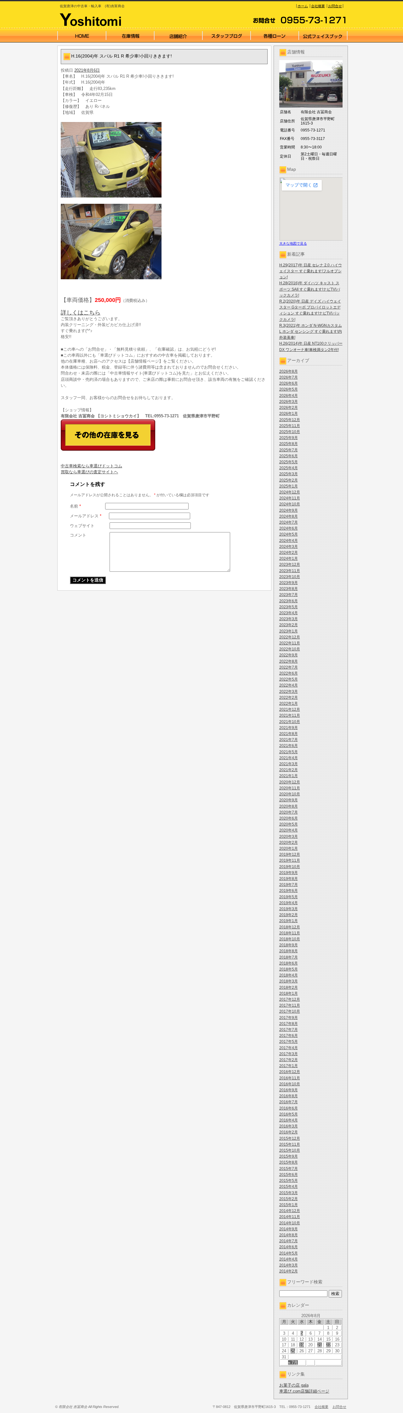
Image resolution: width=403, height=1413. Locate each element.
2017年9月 (288, 1017)
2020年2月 (288, 842)
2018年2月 (288, 987)
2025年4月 (288, 468)
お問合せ (335, 6)
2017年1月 (288, 1066)
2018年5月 (288, 969)
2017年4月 (288, 1048)
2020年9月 (288, 800)
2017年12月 (289, 999)
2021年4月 (288, 758)
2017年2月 (288, 1060)
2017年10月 (289, 1011)
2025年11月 (289, 426)
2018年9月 (288, 945)
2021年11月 (289, 715)
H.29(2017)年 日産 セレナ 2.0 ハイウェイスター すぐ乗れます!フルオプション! (310, 271)
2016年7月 (288, 1102)
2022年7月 (288, 667)
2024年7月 (288, 522)
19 (301, 1345)
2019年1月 (288, 921)
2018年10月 (289, 939)
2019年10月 (289, 867)
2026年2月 (288, 407)
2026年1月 (288, 413)
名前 (75, 506)
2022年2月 (288, 697)
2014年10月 (289, 1223)
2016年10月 (289, 1084)
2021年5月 (288, 752)
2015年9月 (288, 1156)
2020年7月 (288, 812)
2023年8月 (288, 589)
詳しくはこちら (80, 312)
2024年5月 (288, 534)
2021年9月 (288, 728)
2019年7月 (288, 884)
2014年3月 (288, 1265)
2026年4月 (288, 395)
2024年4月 (288, 540)
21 (319, 1345)
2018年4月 (288, 975)
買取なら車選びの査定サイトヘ (89, 472)
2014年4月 (288, 1259)
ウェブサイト (82, 525)
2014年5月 (288, 1253)
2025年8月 (288, 444)
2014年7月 (288, 1241)
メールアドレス (85, 516)
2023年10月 (289, 577)
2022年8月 (288, 661)
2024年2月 (288, 552)
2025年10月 (289, 432)
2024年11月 (289, 498)
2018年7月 (288, 957)
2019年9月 (288, 873)
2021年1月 (288, 776)
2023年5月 (288, 607)
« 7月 (293, 1362)
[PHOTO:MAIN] (164, 159)
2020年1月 (288, 848)
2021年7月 (288, 739)
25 (293, 1351)
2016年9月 (288, 1090)
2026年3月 (288, 401)
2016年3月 (288, 1126)
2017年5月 (288, 1041)
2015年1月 (288, 1205)
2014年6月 (288, 1247)
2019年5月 (288, 897)
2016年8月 (288, 1096)
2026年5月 (288, 389)
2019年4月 (288, 903)
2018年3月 (288, 981)
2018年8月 (288, 951)
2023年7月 (288, 594)
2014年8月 (288, 1235)
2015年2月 (288, 1199)
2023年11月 (289, 571)
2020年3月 (288, 836)
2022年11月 (289, 643)
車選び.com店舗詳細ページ (304, 1391)
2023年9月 (288, 583)
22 (328, 1345)
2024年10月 (289, 504)
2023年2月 (288, 625)
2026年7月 (288, 377)
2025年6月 (288, 456)
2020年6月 (288, 818)
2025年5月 (288, 462)
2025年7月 (288, 450)
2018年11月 (289, 933)
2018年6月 (288, 963)
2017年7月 (288, 1029)
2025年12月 (289, 420)
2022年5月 (288, 679)
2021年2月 (288, 770)
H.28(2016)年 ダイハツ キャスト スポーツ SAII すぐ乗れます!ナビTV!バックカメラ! (309, 289)
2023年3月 (288, 619)
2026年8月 (288, 371)
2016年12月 (289, 1072)
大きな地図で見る (293, 243)
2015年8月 (288, 1162)
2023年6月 (288, 601)
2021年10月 (289, 722)
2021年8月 (288, 734)
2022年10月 (289, 649)
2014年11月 (289, 1217)
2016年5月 (288, 1114)
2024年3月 (288, 546)
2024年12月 (289, 492)
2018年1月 (288, 993)
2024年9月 (288, 510)
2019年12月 (289, 854)
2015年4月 (288, 1186)
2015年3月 (288, 1193)
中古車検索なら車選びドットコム (91, 466)
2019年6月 (288, 890)
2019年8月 (288, 878)
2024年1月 (288, 558)
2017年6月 (288, 1035)
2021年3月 (288, 764)
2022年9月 (288, 655)
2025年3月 (288, 474)
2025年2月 (288, 480)
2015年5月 (288, 1180)
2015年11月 (289, 1144)
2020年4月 (288, 830)
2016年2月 (288, 1132)
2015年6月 (288, 1174)
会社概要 (318, 6)
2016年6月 (288, 1108)
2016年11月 (289, 1078)
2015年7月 (288, 1168)
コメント (78, 535)
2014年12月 (289, 1211)
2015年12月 (289, 1138)
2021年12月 (289, 709)
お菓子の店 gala (294, 1385)
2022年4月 (288, 685)
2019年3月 (288, 909)
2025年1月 (288, 486)
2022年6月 (288, 673)
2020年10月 (289, 794)
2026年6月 (288, 383)
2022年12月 (289, 637)
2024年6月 (288, 528)
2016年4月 (288, 1120)
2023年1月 (288, 631)
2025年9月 (288, 438)
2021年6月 (288, 745)
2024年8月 (288, 516)
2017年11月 (289, 1005)
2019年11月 (289, 860)
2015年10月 (289, 1150)
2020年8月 (288, 806)
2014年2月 (288, 1271)
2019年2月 (288, 915)
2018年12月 (289, 927)
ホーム (303, 6)
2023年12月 (289, 564)
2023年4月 (288, 613)
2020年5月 (288, 824)
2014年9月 (288, 1229)
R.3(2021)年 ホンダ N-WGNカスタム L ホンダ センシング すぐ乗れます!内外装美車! (310, 331)
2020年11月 (289, 788)
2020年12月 (289, 782)
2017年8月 (288, 1023)
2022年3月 (288, 691)
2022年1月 (288, 703)
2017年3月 (288, 1054)
